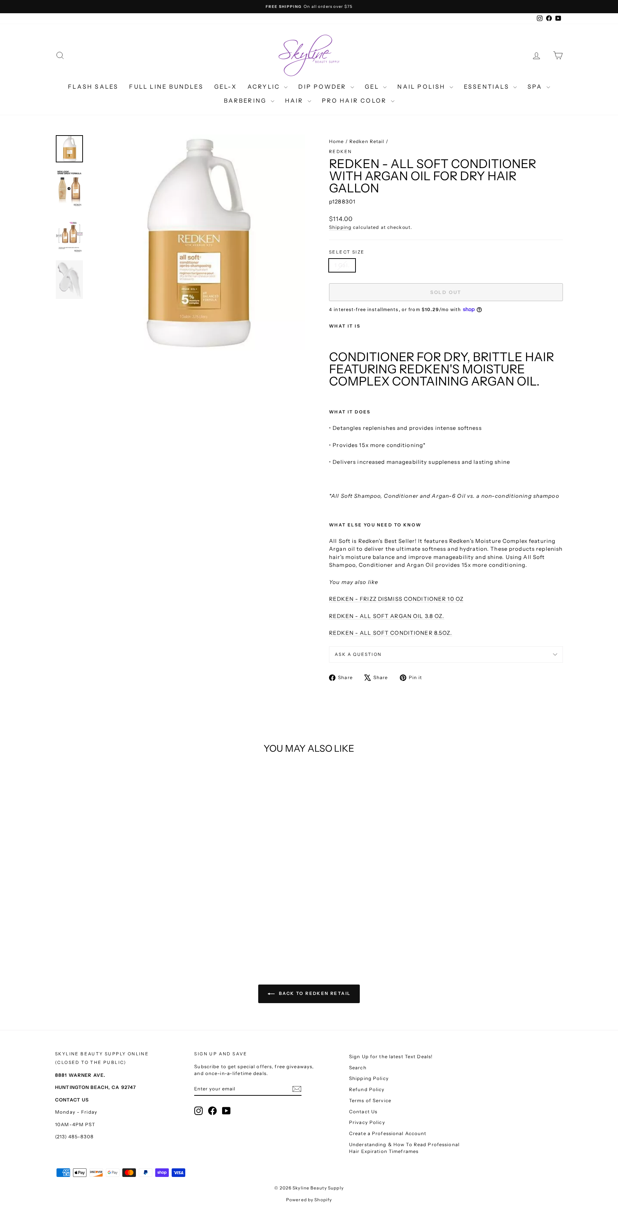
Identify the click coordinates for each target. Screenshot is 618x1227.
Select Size (346, 252)
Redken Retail (366, 141)
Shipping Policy (369, 1078)
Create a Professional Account (388, 1133)
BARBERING (246, 100)
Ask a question (358, 654)
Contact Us (363, 1111)
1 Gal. (342, 265)
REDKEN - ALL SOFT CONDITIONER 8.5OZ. (390, 632)
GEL (373, 86)
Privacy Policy (367, 1122)
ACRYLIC (265, 86)
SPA (536, 86)
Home (336, 141)
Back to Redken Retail (314, 993)
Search (358, 1067)
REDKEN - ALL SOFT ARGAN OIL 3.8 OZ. (386, 616)
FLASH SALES (93, 86)
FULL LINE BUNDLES (166, 86)
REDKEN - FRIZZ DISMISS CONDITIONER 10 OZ (396, 598)
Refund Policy (367, 1089)
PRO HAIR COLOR (355, 100)
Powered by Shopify (309, 1199)
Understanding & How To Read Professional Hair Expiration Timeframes (404, 1148)
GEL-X (225, 86)
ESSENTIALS (487, 86)
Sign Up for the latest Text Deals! (391, 1056)
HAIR (295, 100)
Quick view (115, 885)
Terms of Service (370, 1100)
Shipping (340, 227)
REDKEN (340, 151)
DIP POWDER (323, 86)
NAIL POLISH (422, 86)
